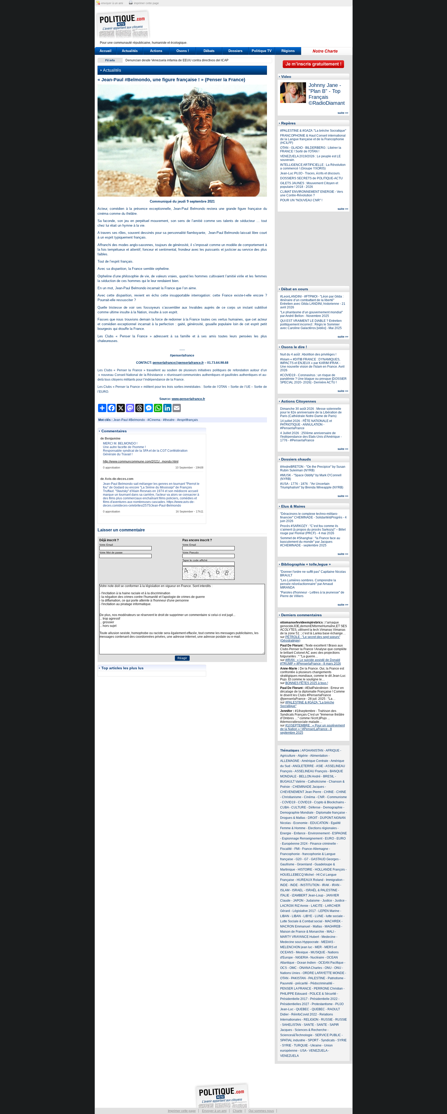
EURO (329, 838)
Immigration (334, 880)
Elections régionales (322, 828)
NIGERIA (301, 957)
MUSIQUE (318, 952)
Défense (315, 807)
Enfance (300, 833)
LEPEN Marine (328, 911)
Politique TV (262, 51)
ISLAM (284, 890)
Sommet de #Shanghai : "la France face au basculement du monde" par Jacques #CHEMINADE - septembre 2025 (310, 541)
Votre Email (106, 544)
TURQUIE (301, 1045)
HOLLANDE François (330, 869)
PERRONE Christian (328, 988)
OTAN (284, 978)
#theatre (169, 420)
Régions (288, 51)
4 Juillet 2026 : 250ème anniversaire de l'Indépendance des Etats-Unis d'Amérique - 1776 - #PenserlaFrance (311, 436)
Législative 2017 (304, 911)
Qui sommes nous (261, 1111)
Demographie (332, 807)
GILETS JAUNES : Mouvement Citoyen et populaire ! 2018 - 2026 (309, 185)
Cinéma (309, 797)
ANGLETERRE (303, 766)
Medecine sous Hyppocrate (299, 942)
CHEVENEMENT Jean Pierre (300, 792)
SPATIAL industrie (292, 1040)
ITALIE (284, 895)
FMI (297, 849)
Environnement (319, 833)
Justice (327, 900)
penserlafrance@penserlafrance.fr (178, 363)
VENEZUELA (318, 1050)
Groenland (304, 864)
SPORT (313, 1040)
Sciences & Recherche (311, 1030)
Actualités (130, 51)
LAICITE (317, 906)
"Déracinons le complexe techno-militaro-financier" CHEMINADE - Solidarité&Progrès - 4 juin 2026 (313, 517)
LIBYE (307, 916)
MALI (330, 931)
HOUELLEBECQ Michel (297, 875)
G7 (306, 859)
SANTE (309, 1025)
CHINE (329, 792)
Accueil (105, 51)
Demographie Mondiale (297, 812)
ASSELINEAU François (311, 771)
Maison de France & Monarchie (302, 931)
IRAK (325, 885)
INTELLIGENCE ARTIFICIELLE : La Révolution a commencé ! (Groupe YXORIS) (313, 166)
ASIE (319, 766)
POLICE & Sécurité (323, 994)
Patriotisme (336, 978)
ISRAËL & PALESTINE (321, 890)
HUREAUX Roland (310, 880)
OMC (293, 968)
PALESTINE (316, 978)
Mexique (302, 952)
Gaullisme (287, 864)
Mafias (317, 926)
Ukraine (316, 1045)
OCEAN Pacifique (331, 962)
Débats (209, 51)
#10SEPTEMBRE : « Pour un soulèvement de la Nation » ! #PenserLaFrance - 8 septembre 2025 (312, 729)
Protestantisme (322, 1004)
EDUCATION (319, 823)
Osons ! (182, 51)
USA (303, 1050)
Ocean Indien (306, 962)
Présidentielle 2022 (324, 999)
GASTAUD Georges (325, 859)
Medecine (329, 937)
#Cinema (153, 420)
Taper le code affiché (194, 560)
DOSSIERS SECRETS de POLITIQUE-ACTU (311, 178)
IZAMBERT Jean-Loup (307, 895)
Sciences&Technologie (296, 1035)
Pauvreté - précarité (294, 983)
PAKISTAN (298, 978)
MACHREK (333, 921)
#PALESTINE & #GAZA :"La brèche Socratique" (313, 130)
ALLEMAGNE (289, 761)
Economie (300, 823)
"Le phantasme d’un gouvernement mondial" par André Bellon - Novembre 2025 (311, 314)
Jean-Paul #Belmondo (129, 420)
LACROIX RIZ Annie (294, 906)
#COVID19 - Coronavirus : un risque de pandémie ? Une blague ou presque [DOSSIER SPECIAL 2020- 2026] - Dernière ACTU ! (313, 378)
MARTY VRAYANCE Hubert (299, 937)
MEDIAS (327, 942)
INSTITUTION (309, 885)
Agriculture (287, 755)
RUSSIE (327, 1019)
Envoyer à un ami (214, 1111)
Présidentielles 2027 (294, 1004)
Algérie (303, 755)
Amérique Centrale (315, 761)
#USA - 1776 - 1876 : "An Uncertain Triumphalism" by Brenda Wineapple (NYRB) (311, 485)
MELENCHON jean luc (296, 947)
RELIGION (311, 1019)
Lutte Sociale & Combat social (301, 921)
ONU (328, 968)
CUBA (284, 807)
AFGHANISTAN (312, 750)
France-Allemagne (315, 849)
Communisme (337, 797)
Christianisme (291, 797)
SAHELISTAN (291, 1025)
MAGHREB (332, 926)
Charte (237, 1111)
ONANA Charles (310, 968)
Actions (156, 51)
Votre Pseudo (190, 552)
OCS (283, 968)
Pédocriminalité (321, 983)
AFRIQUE (332, 750)
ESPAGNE (339, 833)
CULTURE (298, 807)
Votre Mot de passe (111, 552)
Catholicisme (317, 781)
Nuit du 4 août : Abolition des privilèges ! (308, 354)
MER (318, 947)
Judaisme (313, 900)
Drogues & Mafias (292, 818)
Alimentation (319, 755)
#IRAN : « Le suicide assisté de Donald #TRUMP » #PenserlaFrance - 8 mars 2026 (310, 661)
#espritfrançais (187, 420)
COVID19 (288, 802)
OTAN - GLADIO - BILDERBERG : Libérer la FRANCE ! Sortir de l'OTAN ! (310, 149)
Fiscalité (286, 849)
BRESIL (328, 776)
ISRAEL (297, 890)
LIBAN (284, 916)
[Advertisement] (256, 24)
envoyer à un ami (112, 3)
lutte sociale (334, 916)
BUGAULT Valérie (292, 781)
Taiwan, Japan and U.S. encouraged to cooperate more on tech (169, 60)
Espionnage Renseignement (302, 838)
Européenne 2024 (295, 843)
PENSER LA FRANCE (295, 988)
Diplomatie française (330, 812)
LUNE (319, 916)
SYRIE (342, 1040)
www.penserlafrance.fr (188, 399)
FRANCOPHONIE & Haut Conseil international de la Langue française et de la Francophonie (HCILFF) (313, 139)
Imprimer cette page (182, 1111)
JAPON (298, 900)
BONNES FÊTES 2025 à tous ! (306, 683)
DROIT (312, 818)
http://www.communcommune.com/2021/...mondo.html (140, 461)
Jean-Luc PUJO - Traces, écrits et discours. (310, 173)
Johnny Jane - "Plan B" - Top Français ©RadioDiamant (327, 94)
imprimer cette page (146, 3)
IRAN (335, 885)
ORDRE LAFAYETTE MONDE (323, 973)
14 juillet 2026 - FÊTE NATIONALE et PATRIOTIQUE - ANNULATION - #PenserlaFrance (306, 424)
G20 (299, 859)
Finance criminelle (323, 843)
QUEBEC (302, 1009)
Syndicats (328, 1040)
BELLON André (310, 776)
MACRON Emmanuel (295, 926)
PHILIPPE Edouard (293, 994)
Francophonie (290, 854)
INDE (284, 885)
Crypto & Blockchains (329, 802)
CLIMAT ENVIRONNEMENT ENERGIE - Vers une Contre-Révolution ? (311, 193)
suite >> (343, 112)
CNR (321, 797)
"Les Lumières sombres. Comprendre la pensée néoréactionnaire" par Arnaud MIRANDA (308, 583)
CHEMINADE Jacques (308, 787)
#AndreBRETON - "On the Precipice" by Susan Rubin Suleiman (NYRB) (312, 468)
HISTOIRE (305, 869)
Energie (285, 833)
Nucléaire (317, 957)
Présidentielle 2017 (294, 999)
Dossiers (235, 51)
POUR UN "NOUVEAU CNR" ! (301, 200)
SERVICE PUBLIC (328, 1035)
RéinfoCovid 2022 (304, 1014)
